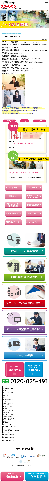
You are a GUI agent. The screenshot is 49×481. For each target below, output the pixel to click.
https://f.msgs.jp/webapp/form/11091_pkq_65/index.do (18, 113)
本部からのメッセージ (8, 418)
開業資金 (5, 397)
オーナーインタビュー (8, 424)
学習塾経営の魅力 (7, 416)
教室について (6, 421)
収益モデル (6, 395)
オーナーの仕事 (7, 419)
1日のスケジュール (8, 422)
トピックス (6, 432)
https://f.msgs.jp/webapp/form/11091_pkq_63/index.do (22, 110)
